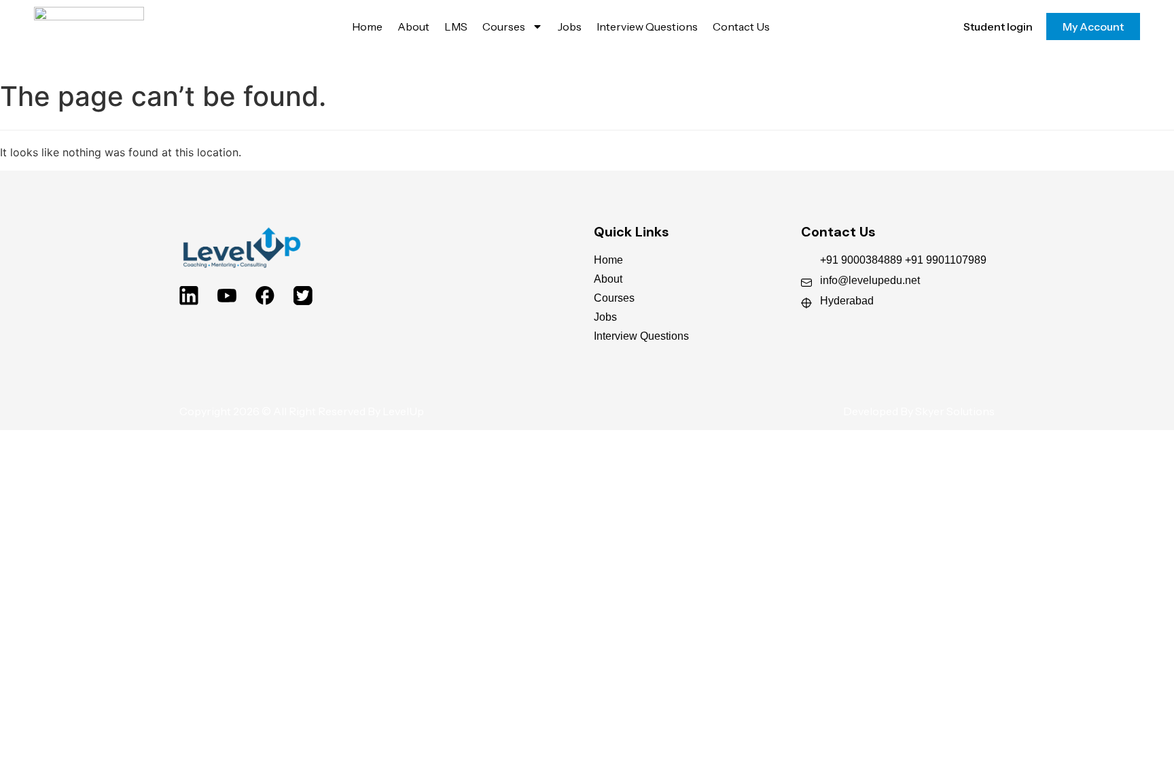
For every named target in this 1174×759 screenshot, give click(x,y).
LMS (455, 26)
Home (367, 26)
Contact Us (741, 26)
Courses (503, 26)
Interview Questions (647, 26)
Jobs (570, 26)
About (413, 26)
